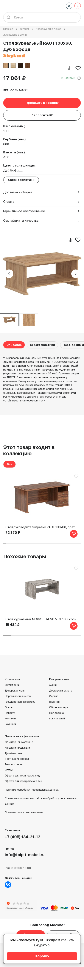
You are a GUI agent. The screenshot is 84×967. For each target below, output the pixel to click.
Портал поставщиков (18, 696)
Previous (9, 273)
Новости (10, 712)
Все (9, 464)
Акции (53, 685)
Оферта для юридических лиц (23, 781)
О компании (12, 685)
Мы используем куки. (27, 940)
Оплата (8, 202)
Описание (14, 345)
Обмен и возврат (59, 707)
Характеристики (42, 345)
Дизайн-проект (14, 753)
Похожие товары (24, 556)
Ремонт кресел (14, 764)
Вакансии (11, 724)
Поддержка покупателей (57, 715)
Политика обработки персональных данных (32, 789)
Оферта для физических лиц (22, 775)
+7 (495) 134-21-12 (22, 837)
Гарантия (54, 701)
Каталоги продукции (17, 747)
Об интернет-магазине (19, 742)
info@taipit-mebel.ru (25, 854)
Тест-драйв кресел (17, 758)
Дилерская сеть (15, 690)
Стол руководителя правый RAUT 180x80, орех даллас (42, 527)
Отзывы (9, 707)
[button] (4, 543)
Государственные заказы (20, 701)
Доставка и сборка (17, 192)
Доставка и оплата (60, 690)
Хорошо (42, 956)
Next (75, 273)
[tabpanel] (29, 319)
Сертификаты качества (21, 220)
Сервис (53, 696)
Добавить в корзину (42, 102)
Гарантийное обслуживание (24, 211)
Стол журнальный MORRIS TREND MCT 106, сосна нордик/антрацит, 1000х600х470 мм (42, 619)
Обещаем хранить (59, 940)
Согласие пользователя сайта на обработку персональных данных (41, 801)
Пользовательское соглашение (24, 812)
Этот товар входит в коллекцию (28, 450)
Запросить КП (42, 115)
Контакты (10, 718)
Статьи (9, 770)
